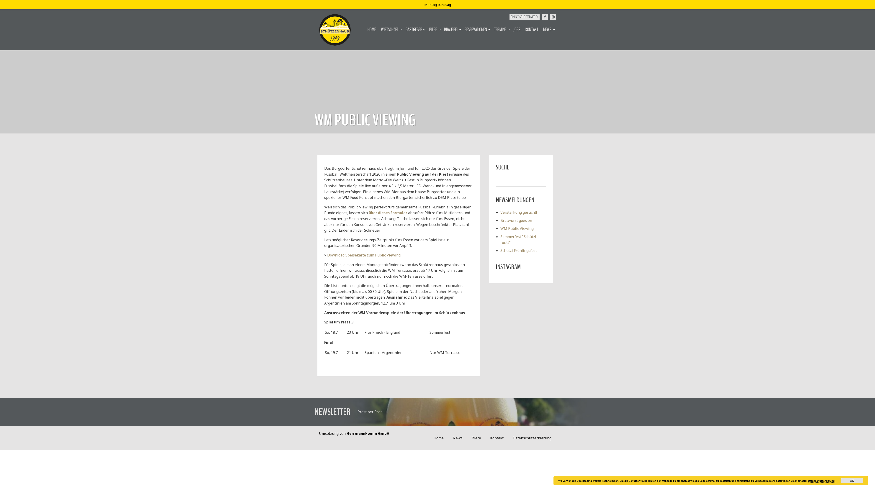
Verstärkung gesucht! (518, 212)
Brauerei (451, 29)
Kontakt (531, 29)
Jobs (516, 29)
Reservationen (476, 29)
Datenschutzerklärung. (821, 480)
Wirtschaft (390, 29)
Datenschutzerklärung (532, 438)
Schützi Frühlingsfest (518, 250)
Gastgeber (414, 29)
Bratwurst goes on (516, 220)
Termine (500, 29)
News (547, 29)
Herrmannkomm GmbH (368, 433)
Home (372, 29)
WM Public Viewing (517, 228)
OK (852, 481)
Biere (433, 29)
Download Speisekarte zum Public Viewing (364, 255)
